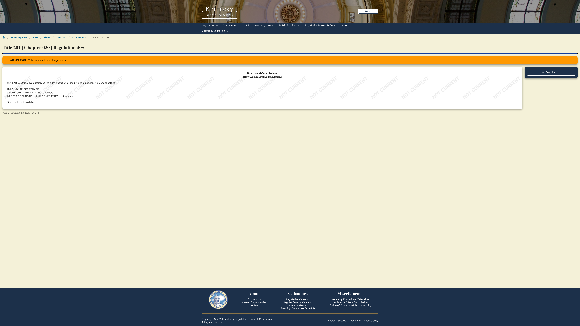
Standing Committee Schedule (297, 308)
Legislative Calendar (297, 299)
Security (342, 320)
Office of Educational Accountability (350, 305)
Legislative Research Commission (324, 25)
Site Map (254, 305)
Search (368, 11)
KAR (35, 37)
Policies (331, 320)
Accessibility (371, 320)
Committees (230, 25)
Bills (247, 25)
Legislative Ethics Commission (350, 302)
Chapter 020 (79, 37)
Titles (47, 37)
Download (551, 72)
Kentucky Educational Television (350, 299)
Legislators (208, 25)
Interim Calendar (297, 305)
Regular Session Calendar (298, 302)
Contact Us (254, 299)
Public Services (288, 25)
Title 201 (61, 37)
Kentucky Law (263, 25)
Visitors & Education (214, 30)
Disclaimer (355, 320)
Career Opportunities (254, 302)
